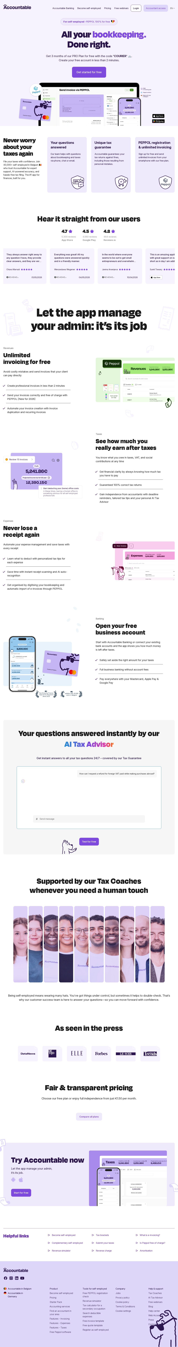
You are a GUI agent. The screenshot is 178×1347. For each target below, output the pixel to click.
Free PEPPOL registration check (95, 1295)
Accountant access (156, 8)
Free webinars (121, 8)
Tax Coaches (155, 1293)
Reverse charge (104, 1250)
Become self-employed (89, 8)
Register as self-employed (96, 1329)
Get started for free (89, 72)
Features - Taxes (58, 1327)
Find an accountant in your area (60, 1313)
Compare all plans (89, 1116)
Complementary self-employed (67, 1242)
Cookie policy (122, 1302)
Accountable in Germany (15, 1295)
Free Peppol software (60, 1332)
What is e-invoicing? (150, 1235)
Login (136, 8)
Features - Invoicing (60, 1318)
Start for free (21, 1192)
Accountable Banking (63, 8)
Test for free (89, 841)
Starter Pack (56, 1302)
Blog (150, 1306)
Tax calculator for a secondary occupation (94, 1307)
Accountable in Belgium (19, 1288)
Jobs (118, 1293)
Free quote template (93, 1325)
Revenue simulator (61, 1250)
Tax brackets (102, 1235)
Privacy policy (123, 1297)
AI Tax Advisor (155, 1297)
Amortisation (146, 1250)
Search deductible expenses (92, 1315)
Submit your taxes (105, 1242)
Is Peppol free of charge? (152, 1242)
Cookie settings (123, 1311)
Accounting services (60, 1306)
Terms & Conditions (125, 1306)
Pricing (107, 8)
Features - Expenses (60, 1323)
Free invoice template (93, 1321)
